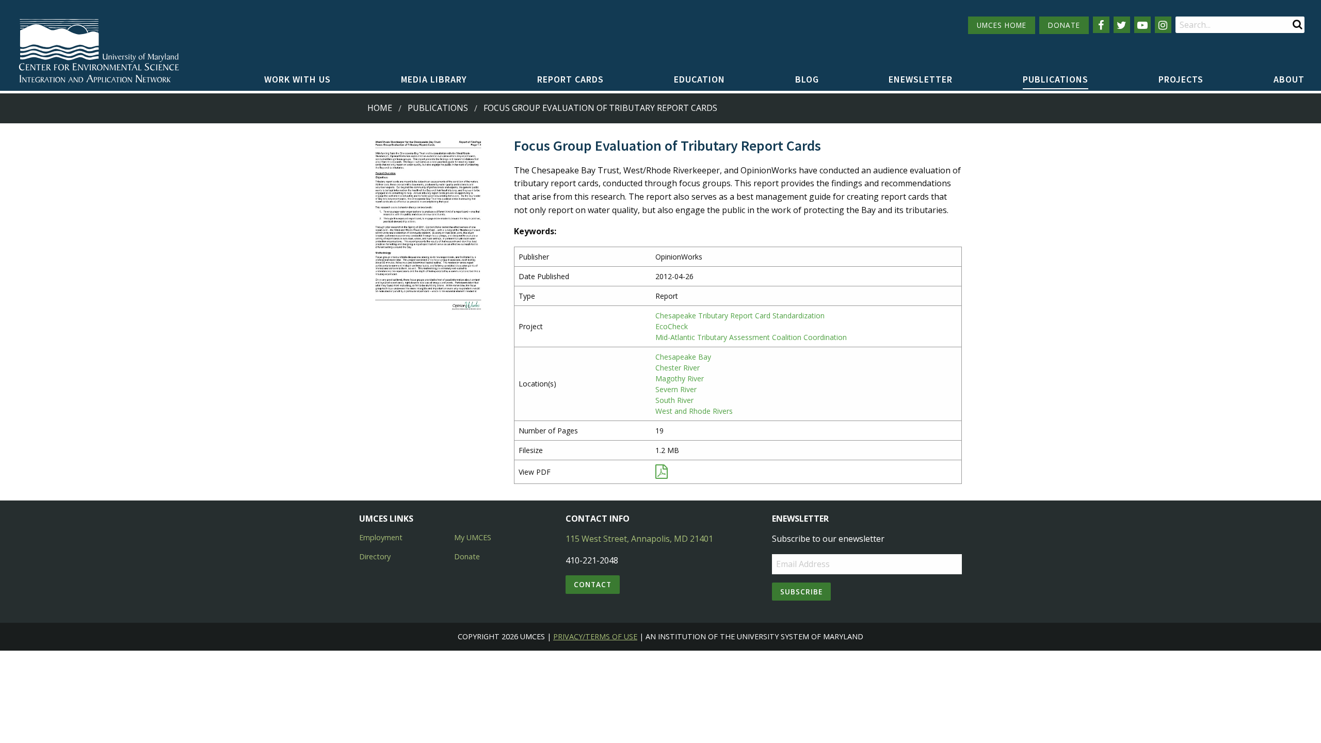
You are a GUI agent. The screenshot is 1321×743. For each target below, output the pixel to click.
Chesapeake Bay (683, 357)
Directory (375, 556)
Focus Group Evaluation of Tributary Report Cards (600, 108)
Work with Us (297, 79)
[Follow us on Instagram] (1163, 25)
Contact (592, 584)
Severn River (676, 389)
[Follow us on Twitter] (1122, 25)
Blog (807, 79)
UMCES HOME (1001, 25)
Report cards (570, 79)
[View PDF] (661, 474)
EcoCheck (671, 326)
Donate (467, 556)
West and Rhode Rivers (694, 411)
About (1289, 79)
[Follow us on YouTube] (1142, 25)
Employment (380, 537)
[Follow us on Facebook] (1101, 25)
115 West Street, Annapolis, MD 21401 (639, 538)
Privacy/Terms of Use (595, 636)
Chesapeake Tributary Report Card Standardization (740, 315)
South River (674, 400)
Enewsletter (921, 79)
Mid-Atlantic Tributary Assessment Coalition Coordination (751, 337)
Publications (1055, 79)
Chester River (677, 368)
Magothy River (679, 378)
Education (699, 79)
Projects (1180, 79)
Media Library (434, 79)
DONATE (1064, 25)
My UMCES (472, 537)
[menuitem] (297, 80)
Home (379, 108)
